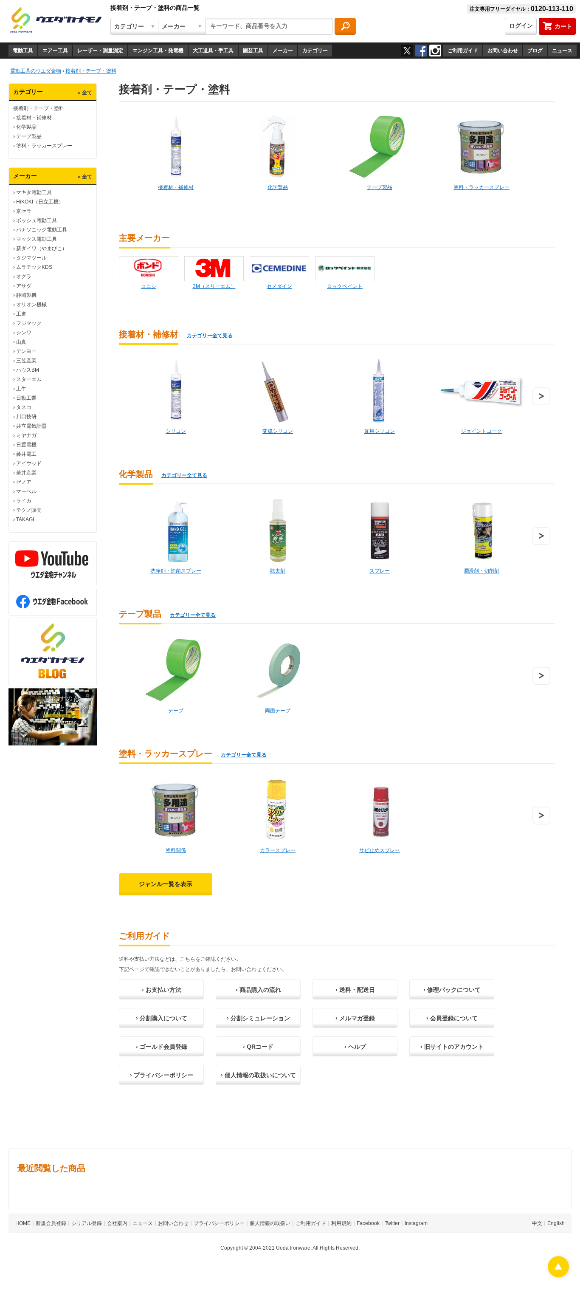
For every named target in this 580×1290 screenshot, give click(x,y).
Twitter (392, 1223)
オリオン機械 (31, 305)
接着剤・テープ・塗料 (38, 108)
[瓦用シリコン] (379, 391)
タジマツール (31, 258)
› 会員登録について (452, 1018)
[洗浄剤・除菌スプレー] (175, 530)
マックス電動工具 (36, 239)
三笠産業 (26, 361)
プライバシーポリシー (219, 1223)
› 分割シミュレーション (258, 1018)
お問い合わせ (502, 51)
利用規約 (341, 1223)
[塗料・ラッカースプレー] (481, 147)
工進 (21, 314)
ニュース (562, 51)
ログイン (521, 25)
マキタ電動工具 (34, 192)
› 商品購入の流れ (258, 989)
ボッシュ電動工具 (36, 220)
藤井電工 (26, 454)
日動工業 (26, 398)
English (556, 1223)
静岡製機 (26, 295)
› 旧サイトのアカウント (452, 1046)
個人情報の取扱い (270, 1223)
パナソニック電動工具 (41, 230)
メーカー (283, 51)
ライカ (23, 501)
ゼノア (23, 482)
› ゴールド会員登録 (161, 1046)
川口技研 (26, 417)
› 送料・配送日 (355, 989)
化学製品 (26, 127)
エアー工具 (55, 51)
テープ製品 (29, 136)
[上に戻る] (558, 1275)
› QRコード (258, 1046)
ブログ (535, 51)
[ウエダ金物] (55, 20)
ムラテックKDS (34, 267)
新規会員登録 (51, 1223)
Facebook (368, 1223)
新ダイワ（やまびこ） (41, 248)
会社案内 (117, 1223)
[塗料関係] (175, 810)
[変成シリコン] (277, 391)
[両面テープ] (277, 670)
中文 (537, 1223)
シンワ (23, 333)
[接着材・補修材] (175, 147)
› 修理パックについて (452, 989)
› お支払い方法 (161, 989)
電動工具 (23, 51)
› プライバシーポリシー (161, 1075)
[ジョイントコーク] (481, 391)
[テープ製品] (379, 147)
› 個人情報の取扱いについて (258, 1075)
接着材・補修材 (34, 118)
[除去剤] (277, 530)
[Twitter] (407, 50)
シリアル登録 (86, 1223)
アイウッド (29, 463)
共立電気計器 (31, 426)
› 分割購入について (161, 1018)
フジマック (29, 323)
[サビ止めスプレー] (379, 810)
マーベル (26, 491)
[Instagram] (435, 50)
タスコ (23, 407)
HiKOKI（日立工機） (40, 202)
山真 (21, 342)
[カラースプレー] (277, 810)
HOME (23, 1223)
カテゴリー (315, 51)
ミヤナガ (26, 435)
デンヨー (26, 351)
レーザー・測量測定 (100, 51)
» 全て (85, 93)
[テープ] (175, 670)
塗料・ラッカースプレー (44, 146)
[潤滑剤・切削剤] (481, 530)
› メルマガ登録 (355, 1018)
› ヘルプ (355, 1046)
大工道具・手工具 (213, 51)
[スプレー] (379, 530)
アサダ (23, 286)
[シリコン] (175, 391)
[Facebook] (421, 50)
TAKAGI (25, 519)
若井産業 (26, 473)
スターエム (29, 379)
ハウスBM (27, 370)
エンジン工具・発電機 (157, 51)
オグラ (23, 276)
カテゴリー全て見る (210, 336)
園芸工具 (253, 51)
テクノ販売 (29, 510)
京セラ (23, 211)
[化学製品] (277, 147)
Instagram (416, 1223)
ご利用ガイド (463, 51)
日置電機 (26, 445)
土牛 (21, 389)
